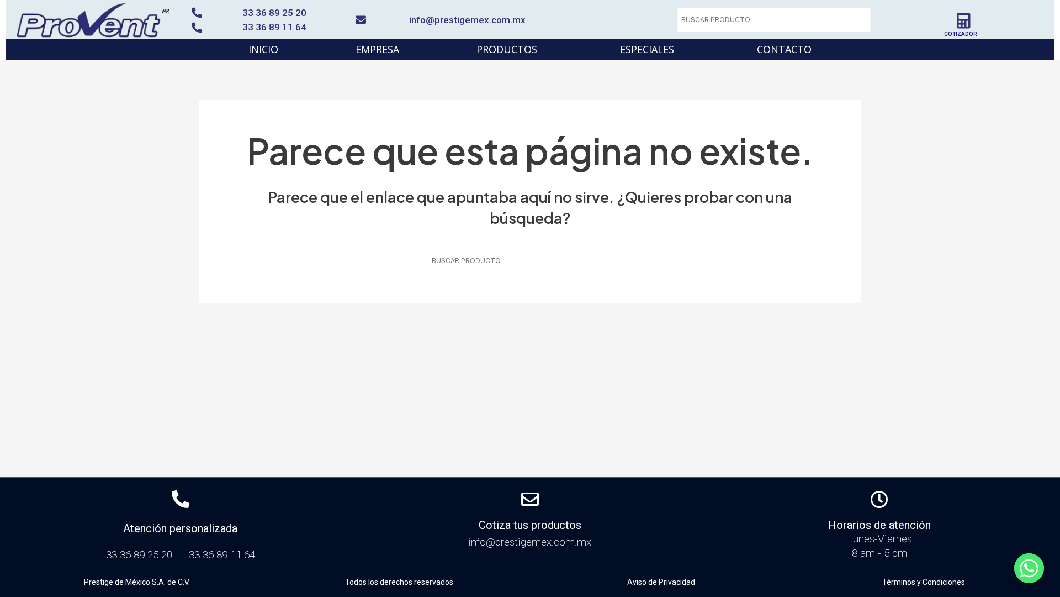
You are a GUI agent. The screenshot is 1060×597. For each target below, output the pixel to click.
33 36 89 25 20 (274, 12)
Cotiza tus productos (530, 525)
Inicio (263, 49)
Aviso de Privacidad (661, 582)
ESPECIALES (647, 49)
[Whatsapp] (1029, 568)
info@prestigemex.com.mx (467, 19)
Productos (506, 49)
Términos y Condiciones (923, 582)
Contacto (784, 49)
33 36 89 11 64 (274, 27)
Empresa (377, 49)
